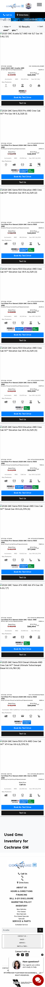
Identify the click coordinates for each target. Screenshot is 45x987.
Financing (21, 895)
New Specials (21, 914)
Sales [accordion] (22, 939)
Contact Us (7, 968)
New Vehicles (21, 909)
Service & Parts (21, 921)
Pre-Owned (22, 912)
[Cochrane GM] (15, 6)
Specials (21, 919)
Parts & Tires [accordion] (22, 946)
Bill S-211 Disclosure (21, 899)
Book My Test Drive (22, 98)
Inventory (21, 906)
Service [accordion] (22, 942)
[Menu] (39, 5)
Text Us (22, 103)
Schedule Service (21, 925)
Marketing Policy (21, 902)
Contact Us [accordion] (22, 936)
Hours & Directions (21, 891)
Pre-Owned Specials (21, 916)
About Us (21, 888)
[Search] (40, 930)
